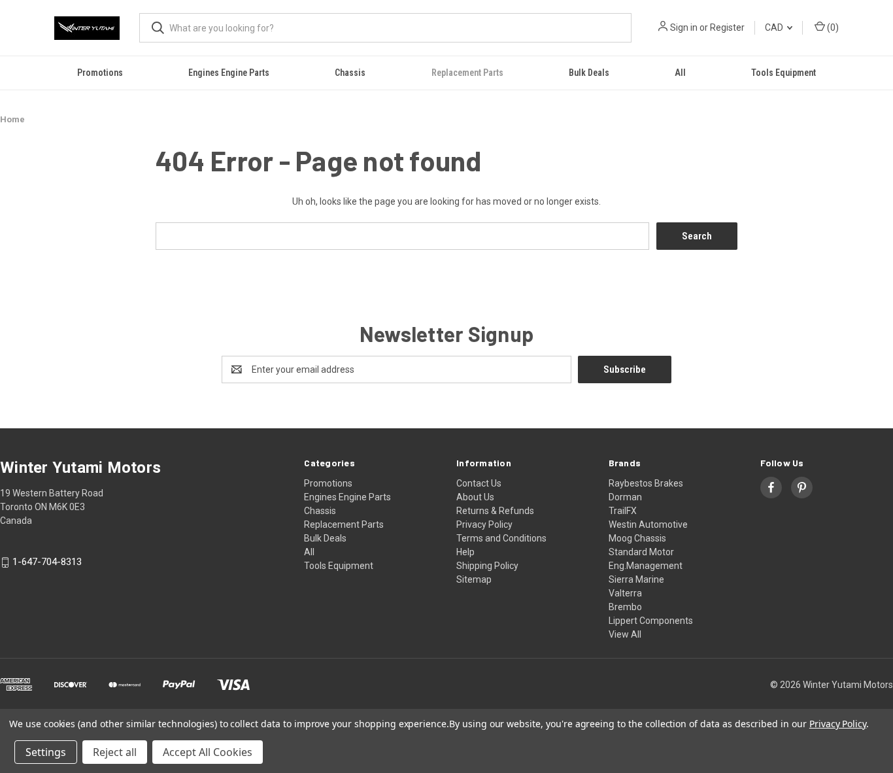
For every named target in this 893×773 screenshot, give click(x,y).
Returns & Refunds (495, 511)
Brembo (625, 607)
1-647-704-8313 (47, 562)
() (832, 27)
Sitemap (474, 579)
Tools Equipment (783, 72)
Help (465, 552)
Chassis (350, 72)
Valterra (625, 593)
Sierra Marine (636, 579)
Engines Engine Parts (228, 72)
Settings (45, 752)
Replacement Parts (467, 72)
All (680, 72)
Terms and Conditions (501, 538)
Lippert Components (651, 620)
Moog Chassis (637, 538)
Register (727, 27)
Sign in (684, 27)
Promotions (100, 72)
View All (625, 634)
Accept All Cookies (207, 752)
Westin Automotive (648, 524)
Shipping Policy (487, 565)
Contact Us (478, 483)
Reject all (115, 752)
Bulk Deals (589, 72)
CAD (775, 27)
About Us (475, 497)
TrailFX (623, 511)
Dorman (625, 497)
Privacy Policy (484, 524)
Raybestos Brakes (646, 483)
